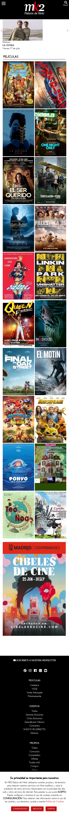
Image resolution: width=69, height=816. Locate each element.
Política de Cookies (55, 801)
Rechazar (37, 809)
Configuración (20, 809)
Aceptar (51, 809)
